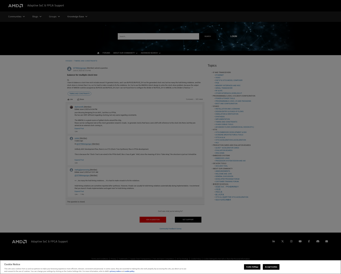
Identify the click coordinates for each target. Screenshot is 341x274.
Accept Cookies (271, 267)
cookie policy (129, 271)
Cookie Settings (252, 267)
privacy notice (115, 271)
